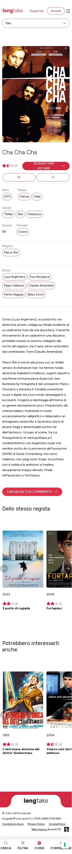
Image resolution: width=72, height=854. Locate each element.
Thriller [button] (8, 214)
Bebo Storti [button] (36, 294)
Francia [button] (24, 196)
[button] (46, 166)
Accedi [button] (56, 11)
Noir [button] (20, 214)
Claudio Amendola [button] (41, 285)
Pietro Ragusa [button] (13, 294)
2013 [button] (7, 196)
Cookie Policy (57, 824)
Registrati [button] (36, 11)
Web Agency (39, 829)
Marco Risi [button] (11, 252)
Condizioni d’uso (13, 824)
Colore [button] (22, 232)
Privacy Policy (36, 824)
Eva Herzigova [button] (39, 277)
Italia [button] (37, 196)
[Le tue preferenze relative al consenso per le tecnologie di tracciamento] (65, 844)
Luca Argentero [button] (14, 277)
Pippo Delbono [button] (14, 285)
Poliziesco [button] (34, 214)
